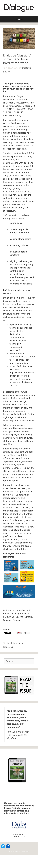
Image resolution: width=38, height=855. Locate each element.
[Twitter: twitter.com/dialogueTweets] (3, 846)
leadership (8, 647)
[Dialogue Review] (19, 8)
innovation (18, 643)
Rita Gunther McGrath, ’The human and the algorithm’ (18, 735)
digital (9, 643)
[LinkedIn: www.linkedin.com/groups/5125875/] (8, 846)
